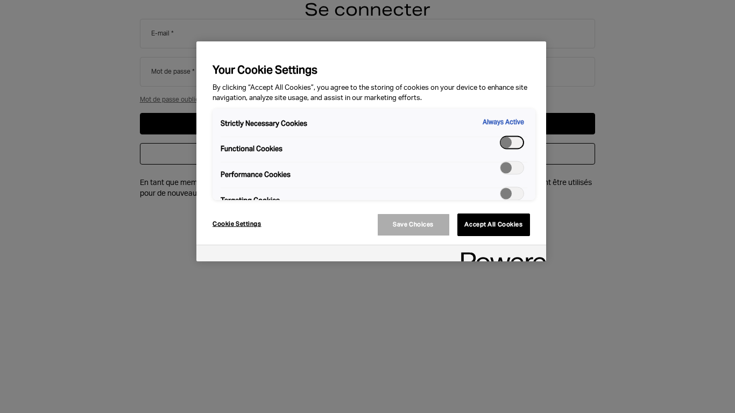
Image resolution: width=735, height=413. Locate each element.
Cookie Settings (237, 223)
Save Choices (413, 224)
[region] (371, 151)
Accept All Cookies (493, 224)
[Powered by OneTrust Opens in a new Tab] (500, 254)
